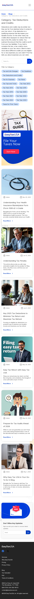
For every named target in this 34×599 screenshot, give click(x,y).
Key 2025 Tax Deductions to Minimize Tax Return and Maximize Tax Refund (15, 316)
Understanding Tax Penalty (14, 261)
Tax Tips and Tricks (9, 84)
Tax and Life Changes (10, 71)
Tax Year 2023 (21, 100)
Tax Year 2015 (21, 88)
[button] (29, 5)
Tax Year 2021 (8, 96)
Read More (7, 221)
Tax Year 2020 (21, 92)
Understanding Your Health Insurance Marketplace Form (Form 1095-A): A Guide (15, 205)
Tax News (21, 79)
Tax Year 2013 (25, 84)
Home (3, 14)
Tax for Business (9, 79)
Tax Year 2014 (8, 88)
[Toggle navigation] (29, 5)
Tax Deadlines (26, 71)
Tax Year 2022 (21, 96)
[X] (9, 551)
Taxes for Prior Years (10, 104)
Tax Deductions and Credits (12, 75)
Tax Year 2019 (8, 92)
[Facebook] (4, 551)
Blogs (11, 14)
